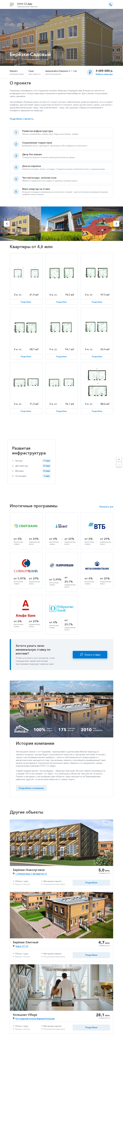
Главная (13, 59)
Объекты (24, 59)
